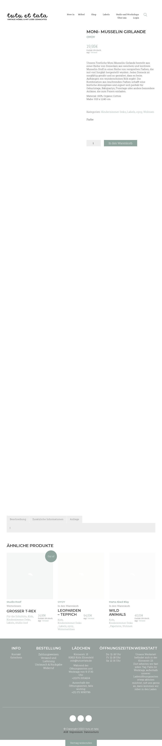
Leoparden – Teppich (69, 612)
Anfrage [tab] (74, 519)
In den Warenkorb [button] (68, 606)
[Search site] (145, 15)
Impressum (76, 731)
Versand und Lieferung (48, 659)
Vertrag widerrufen (81, 742)
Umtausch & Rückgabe (48, 664)
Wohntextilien (66, 629)
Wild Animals (117, 612)
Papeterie (115, 626)
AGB (65, 731)
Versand (93, 52)
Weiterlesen (14, 606)
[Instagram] (81, 718)
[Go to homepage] (27, 15)
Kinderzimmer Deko (113, 112)
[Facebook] (88, 718)
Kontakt (16, 654)
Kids (30, 616)
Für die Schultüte (17, 616)
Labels (131, 112)
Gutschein (16, 657)
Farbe (90, 119)
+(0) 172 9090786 (81, 692)
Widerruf (48, 668)
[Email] (73, 718)
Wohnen (148, 112)
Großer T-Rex (21, 611)
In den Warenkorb (120, 143)
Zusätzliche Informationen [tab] (47, 519)
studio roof (21, 622)
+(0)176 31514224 (81, 678)
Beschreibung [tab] (18, 519)
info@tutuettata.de (81, 660)
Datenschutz (91, 731)
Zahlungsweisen (48, 654)
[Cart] (153, 15)
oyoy (139, 112)
